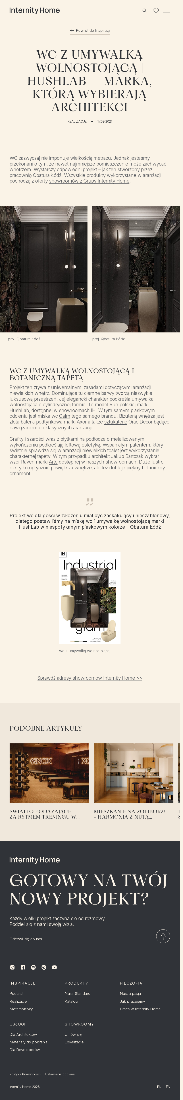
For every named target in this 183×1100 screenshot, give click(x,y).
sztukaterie (115, 422)
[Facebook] (23, 967)
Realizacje (77, 121)
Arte (53, 462)
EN (168, 1087)
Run (114, 404)
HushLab (29, 527)
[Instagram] (12, 967)
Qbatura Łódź (47, 175)
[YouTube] (54, 967)
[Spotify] (33, 967)
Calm (64, 416)
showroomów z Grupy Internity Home (89, 181)
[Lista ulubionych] (156, 11)
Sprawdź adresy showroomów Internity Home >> (89, 678)
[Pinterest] (44, 967)
